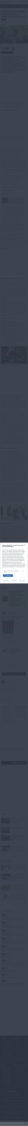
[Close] (25, 545)
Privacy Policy (22, 580)
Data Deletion (6, 580)
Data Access (14, 580)
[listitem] (14, 571)
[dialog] (14, 563)
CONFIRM (8, 575)
